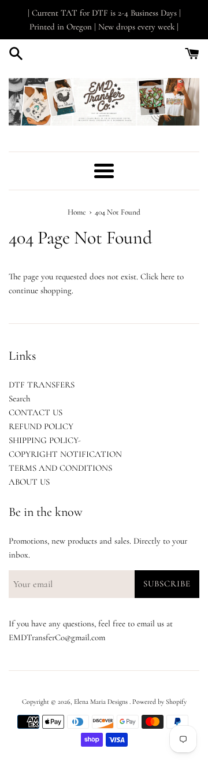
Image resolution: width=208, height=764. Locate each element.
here (167, 276)
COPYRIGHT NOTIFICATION (65, 454)
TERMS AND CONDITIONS (60, 468)
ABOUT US (29, 482)
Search (19, 398)
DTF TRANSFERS (42, 384)
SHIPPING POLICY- (45, 440)
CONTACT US (35, 412)
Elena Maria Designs (101, 701)
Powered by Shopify (159, 701)
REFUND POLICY (41, 426)
